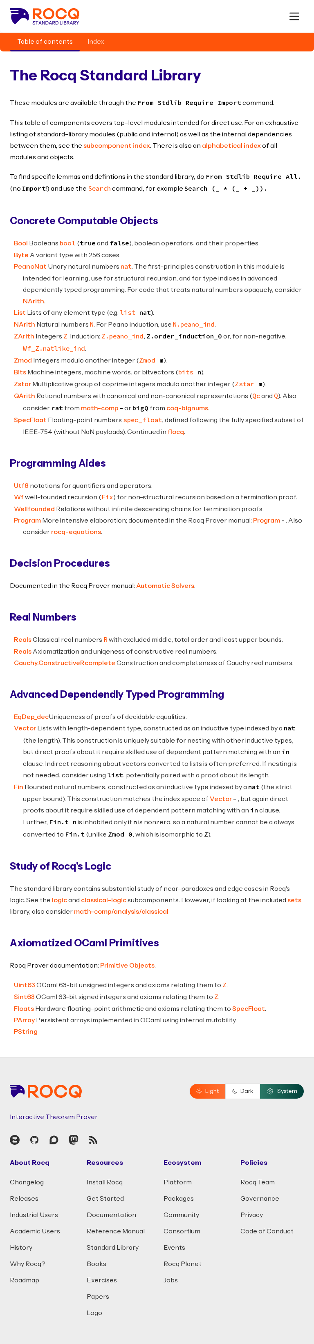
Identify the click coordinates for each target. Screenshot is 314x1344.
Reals (22, 639)
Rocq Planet (183, 1264)
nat (126, 267)
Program (27, 520)
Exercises (102, 1280)
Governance (259, 1198)
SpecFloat (30, 420)
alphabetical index (231, 145)
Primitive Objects (127, 965)
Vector (25, 728)
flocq (176, 432)
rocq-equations (76, 532)
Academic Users (35, 1231)
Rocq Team (257, 1182)
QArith (24, 396)
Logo (94, 1313)
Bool (21, 243)
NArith (33, 301)
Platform (178, 1182)
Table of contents (45, 41)
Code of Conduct (267, 1231)
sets (294, 900)
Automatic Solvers (165, 586)
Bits (20, 372)
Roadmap (24, 1280)
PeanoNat (30, 266)
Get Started (105, 1198)
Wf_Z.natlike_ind (54, 349)
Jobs (171, 1280)
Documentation (111, 1215)
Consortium (182, 1231)
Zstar (22, 384)
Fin (18, 787)
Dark (246, 1091)
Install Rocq (105, 1182)
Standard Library (113, 1247)
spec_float (142, 420)
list (127, 313)
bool (68, 243)
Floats (24, 1009)
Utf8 (21, 486)
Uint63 (24, 985)
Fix (107, 497)
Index (95, 41)
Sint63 (24, 997)
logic (59, 900)
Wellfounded (34, 509)
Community (181, 1215)
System (287, 1091)
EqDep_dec (31, 717)
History (21, 1247)
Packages (179, 1198)
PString (26, 1031)
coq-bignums (187, 408)
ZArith (24, 336)
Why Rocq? (27, 1264)
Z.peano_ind (122, 337)
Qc (256, 396)
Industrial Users (34, 1215)
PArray (24, 1020)
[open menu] (294, 16)
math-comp (100, 408)
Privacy (251, 1215)
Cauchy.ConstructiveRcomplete (64, 663)
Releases (24, 1198)
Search (99, 189)
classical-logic (103, 900)
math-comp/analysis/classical (121, 911)
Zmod (23, 360)
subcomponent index (116, 145)
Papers (98, 1296)
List (20, 312)
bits (185, 372)
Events (174, 1247)
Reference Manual (116, 1231)
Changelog (27, 1182)
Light (212, 1091)
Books (96, 1264)
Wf (19, 497)
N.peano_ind (194, 325)
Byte (21, 255)
